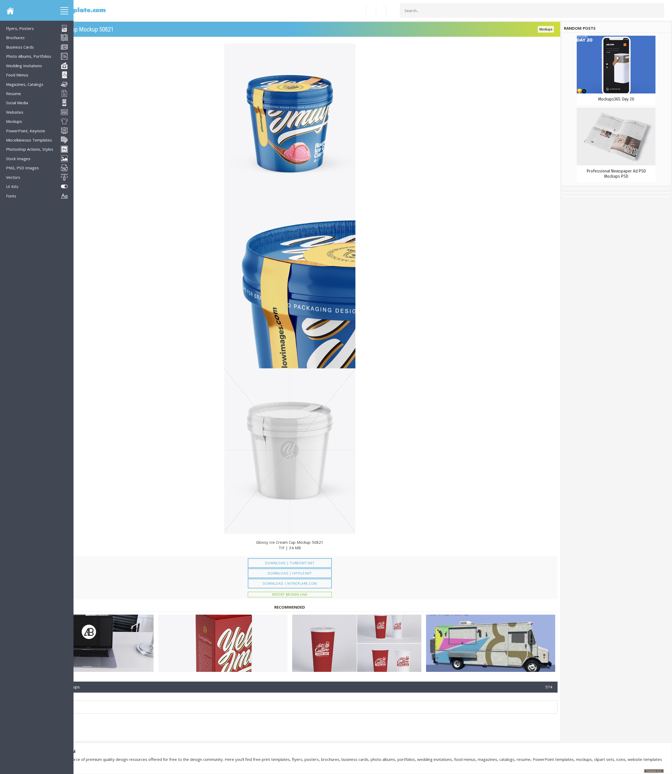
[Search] (658, 10)
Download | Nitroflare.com (290, 583)
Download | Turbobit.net (289, 563)
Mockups (545, 29)
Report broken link (289, 594)
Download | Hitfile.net (290, 573)
